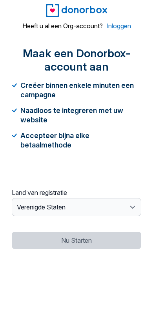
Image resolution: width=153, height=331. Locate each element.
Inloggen (118, 26)
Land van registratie (39, 192)
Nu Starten (76, 240)
